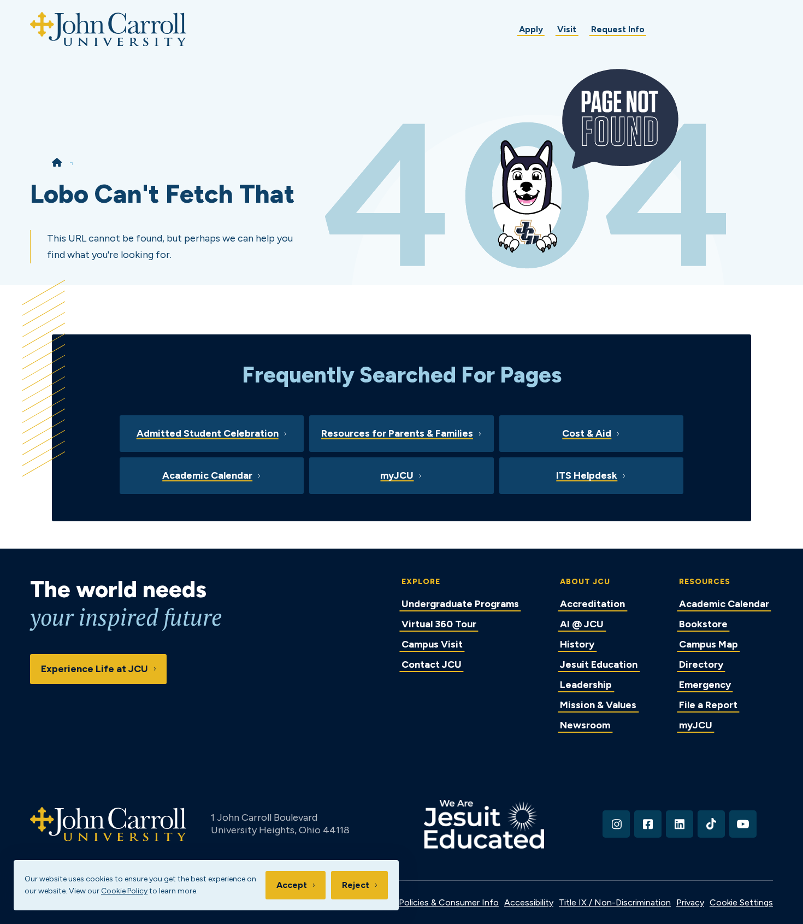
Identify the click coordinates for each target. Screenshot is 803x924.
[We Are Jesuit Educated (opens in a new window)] (484, 824)
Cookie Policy (124, 891)
